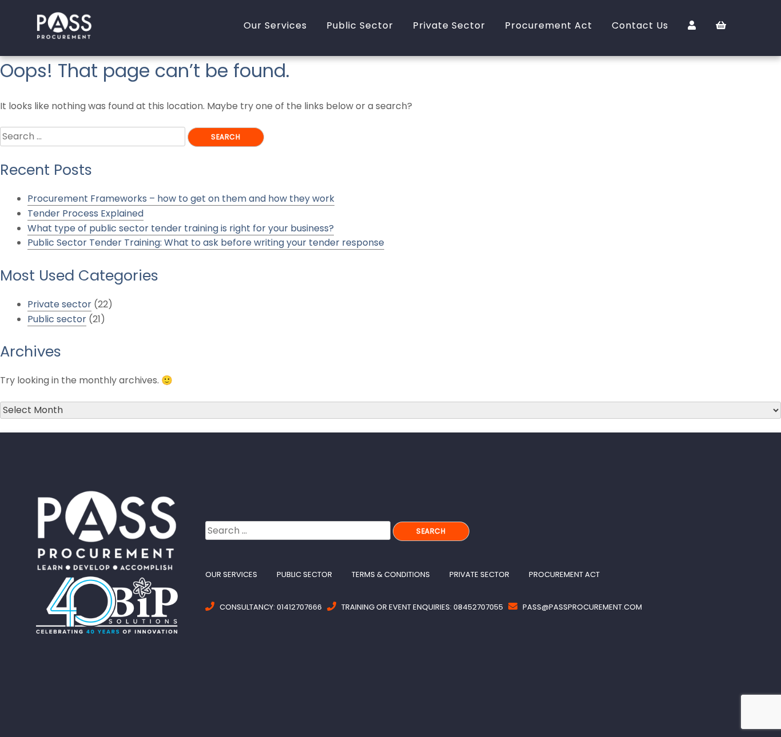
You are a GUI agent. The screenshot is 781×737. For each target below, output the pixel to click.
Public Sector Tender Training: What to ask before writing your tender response (205, 242)
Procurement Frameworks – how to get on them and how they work (180, 198)
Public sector (56, 319)
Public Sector (304, 574)
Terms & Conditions (391, 574)
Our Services (231, 574)
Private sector (59, 304)
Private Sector (479, 574)
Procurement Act (564, 574)
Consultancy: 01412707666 (271, 607)
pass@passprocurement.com (582, 607)
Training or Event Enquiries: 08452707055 (422, 607)
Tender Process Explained (85, 213)
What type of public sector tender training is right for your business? (180, 228)
